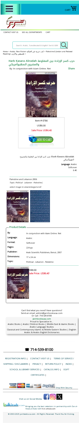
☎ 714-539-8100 (39, 349)
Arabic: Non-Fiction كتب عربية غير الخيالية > (28, 51)
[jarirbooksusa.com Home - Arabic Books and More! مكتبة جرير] (15, 28)
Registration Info (15, 358)
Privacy (37, 364)
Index (69, 364)
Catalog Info (51, 369)
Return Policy (53, 364)
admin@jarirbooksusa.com (49, 313)
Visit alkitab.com (48, 409)
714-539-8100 (45, 315)
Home (5, 51)
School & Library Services (25, 369)
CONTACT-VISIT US (10, 32)
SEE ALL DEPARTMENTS (32, 32)
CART (68, 10)
